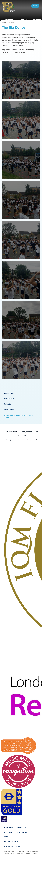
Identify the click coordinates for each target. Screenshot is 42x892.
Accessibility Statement (15, 832)
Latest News (9, 393)
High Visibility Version (15, 828)
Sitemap (8, 837)
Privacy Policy (11, 842)
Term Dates (9, 410)
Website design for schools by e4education (21, 853)
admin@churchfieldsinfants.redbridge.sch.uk (21, 440)
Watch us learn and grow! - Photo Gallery (18, 416)
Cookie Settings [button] (12, 846)
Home (4, 22)
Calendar (8, 404)
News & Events (15, 22)
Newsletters (9, 398)
